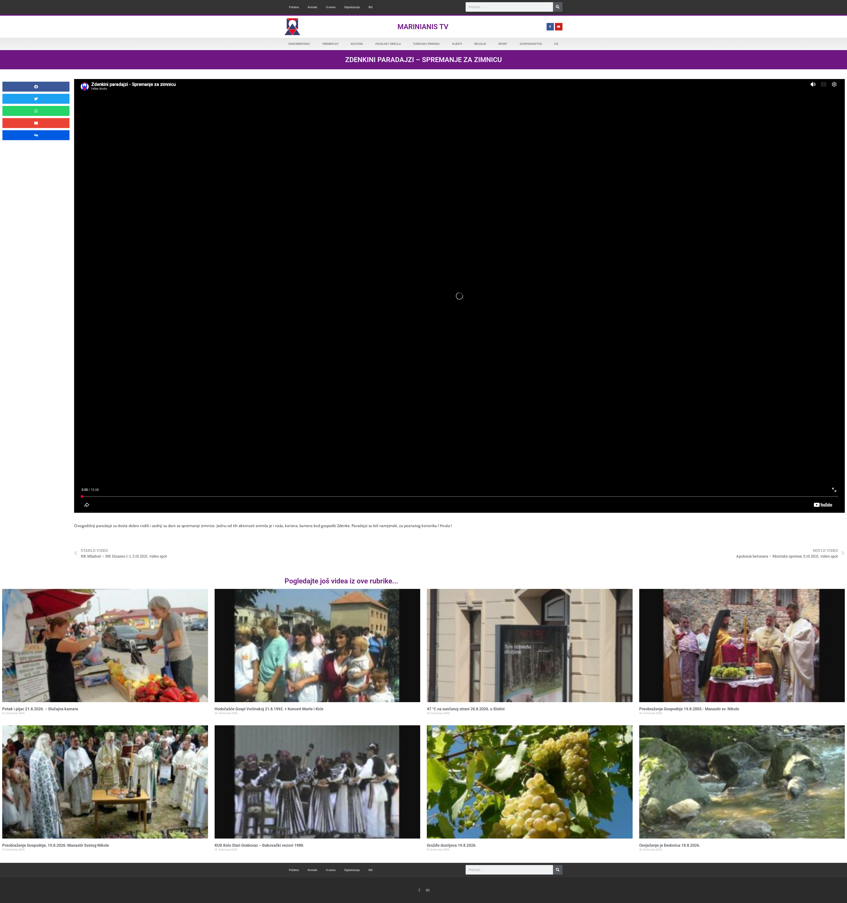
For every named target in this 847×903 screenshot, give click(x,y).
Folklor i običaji (388, 43)
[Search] (557, 7)
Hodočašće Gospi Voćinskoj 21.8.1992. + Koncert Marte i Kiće (269, 709)
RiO (371, 7)
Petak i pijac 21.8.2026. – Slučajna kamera (40, 709)
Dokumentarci (299, 43)
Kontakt (312, 7)
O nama (330, 7)
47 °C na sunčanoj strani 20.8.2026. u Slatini (466, 709)
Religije (480, 43)
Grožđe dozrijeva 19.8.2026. (451, 845)
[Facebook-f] (550, 26)
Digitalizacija (352, 7)
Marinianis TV (422, 27)
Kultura (357, 43)
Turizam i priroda (426, 43)
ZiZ (556, 43)
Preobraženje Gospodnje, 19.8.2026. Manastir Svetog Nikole (55, 845)
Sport (502, 43)
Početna (294, 7)
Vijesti (457, 43)
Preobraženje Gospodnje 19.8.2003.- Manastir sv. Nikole (689, 709)
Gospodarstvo (531, 43)
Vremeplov (330, 43)
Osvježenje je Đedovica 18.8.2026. (669, 845)
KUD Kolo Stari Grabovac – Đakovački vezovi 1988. (259, 845)
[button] (35, 87)
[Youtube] (558, 26)
